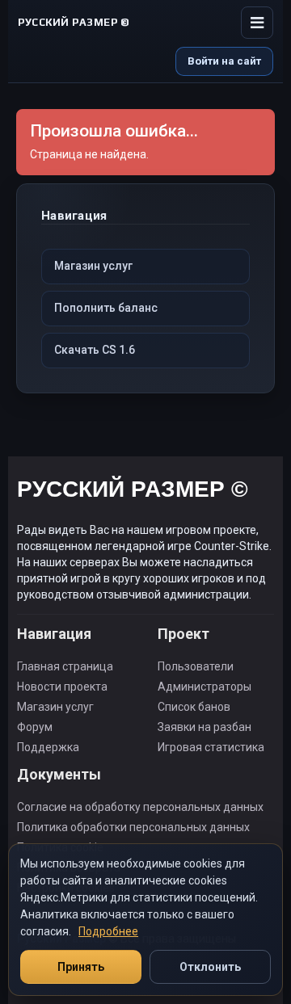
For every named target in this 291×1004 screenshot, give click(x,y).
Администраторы (204, 686)
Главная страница (65, 666)
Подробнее (108, 931)
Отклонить (210, 966)
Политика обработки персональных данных (133, 827)
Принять (80, 966)
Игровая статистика (211, 747)
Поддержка (48, 747)
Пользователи (196, 666)
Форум (35, 726)
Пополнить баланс (106, 307)
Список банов (194, 706)
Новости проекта (62, 686)
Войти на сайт (224, 61)
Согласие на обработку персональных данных (140, 806)
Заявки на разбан (204, 726)
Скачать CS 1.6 (94, 349)
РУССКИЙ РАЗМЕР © (132, 491)
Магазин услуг (93, 265)
